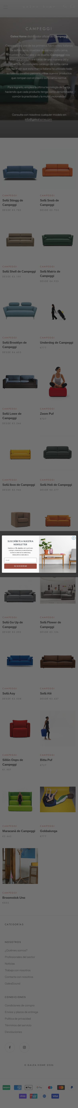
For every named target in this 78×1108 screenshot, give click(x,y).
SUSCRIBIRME (20, 566)
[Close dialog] (73, 538)
